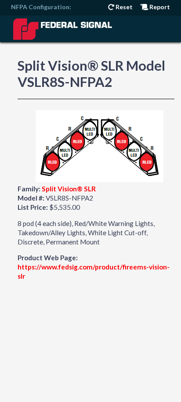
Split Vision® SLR (69, 189)
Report (159, 7)
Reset (123, 7)
